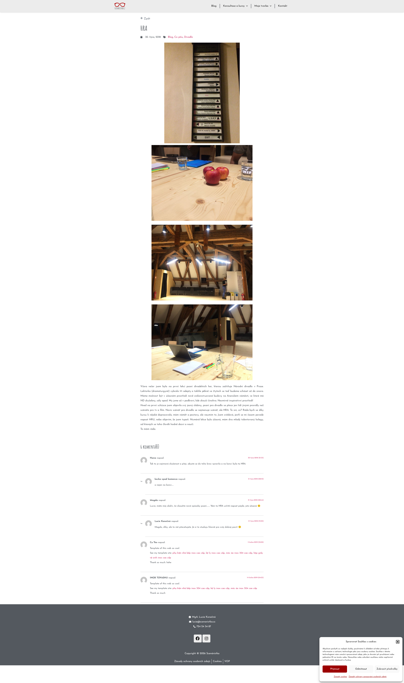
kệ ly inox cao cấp (215, 553)
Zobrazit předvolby (387, 669)
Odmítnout (361, 669)
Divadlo (188, 37)
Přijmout (334, 669)
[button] (397, 641)
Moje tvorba (261, 6)
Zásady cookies (340, 677)
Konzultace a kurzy (234, 6)
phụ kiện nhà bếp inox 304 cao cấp (190, 588)
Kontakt (282, 6)
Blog (214, 6)
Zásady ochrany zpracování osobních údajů (367, 677)
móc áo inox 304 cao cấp (239, 553)
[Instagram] (206, 638)
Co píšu (178, 37)
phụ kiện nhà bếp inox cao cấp (188, 553)
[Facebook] (198, 638)
